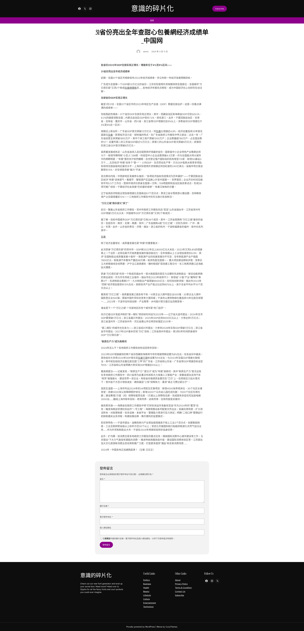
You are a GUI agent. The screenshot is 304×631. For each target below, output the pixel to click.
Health (146, 587)
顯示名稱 (104, 506)
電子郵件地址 (106, 517)
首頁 (152, 20)
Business (147, 584)
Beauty (146, 591)
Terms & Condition (183, 587)
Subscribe (179, 595)
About (177, 580)
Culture (146, 599)
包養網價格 (131, 87)
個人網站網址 (105, 528)
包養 (158, 131)
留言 (102, 479)
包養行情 (142, 357)
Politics (146, 580)
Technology (148, 606)
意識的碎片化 (152, 8)
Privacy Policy (181, 584)
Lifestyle (147, 595)
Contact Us (180, 591)
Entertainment (149, 603)
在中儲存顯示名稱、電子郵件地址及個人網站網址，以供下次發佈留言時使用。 (139, 538)
